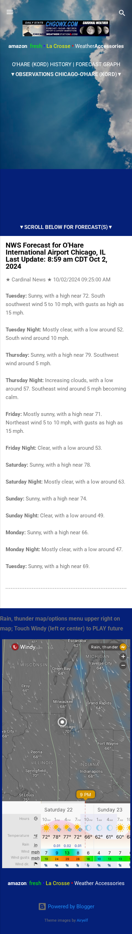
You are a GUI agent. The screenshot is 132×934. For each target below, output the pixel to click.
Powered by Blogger (70, 906)
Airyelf (82, 920)
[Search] (122, 14)
